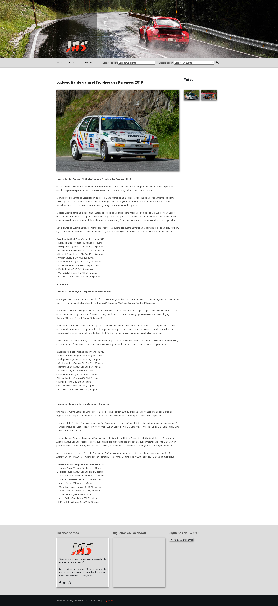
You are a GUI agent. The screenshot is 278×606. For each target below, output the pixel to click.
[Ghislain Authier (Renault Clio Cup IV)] (209, 95)
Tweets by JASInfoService (181, 539)
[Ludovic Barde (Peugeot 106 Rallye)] (117, 130)
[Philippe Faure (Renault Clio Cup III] (191, 95)
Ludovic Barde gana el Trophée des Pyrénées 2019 (100, 82)
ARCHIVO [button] (72, 62)
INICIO (60, 62)
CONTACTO (89, 62)
